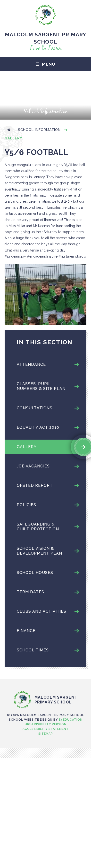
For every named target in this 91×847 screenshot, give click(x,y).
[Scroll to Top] (45, 681)
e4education (71, 719)
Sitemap (45, 733)
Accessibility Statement (46, 729)
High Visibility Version (45, 724)
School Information (39, 130)
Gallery (13, 138)
